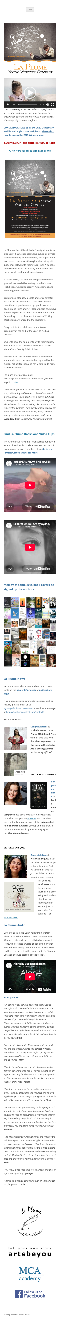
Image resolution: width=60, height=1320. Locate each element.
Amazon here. (11, 917)
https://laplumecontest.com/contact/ (25, 711)
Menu (30, 9)
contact (15, 382)
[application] (30, 92)
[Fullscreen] (52, 104)
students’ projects (26, 689)
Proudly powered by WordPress (17, 1314)
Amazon (31, 818)
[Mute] (47, 104)
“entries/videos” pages (16, 452)
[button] (30, 93)
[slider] (27, 104)
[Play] (7, 104)
